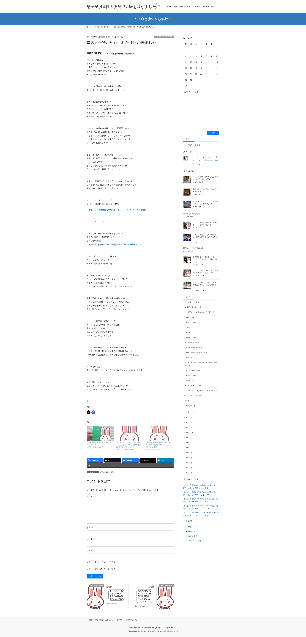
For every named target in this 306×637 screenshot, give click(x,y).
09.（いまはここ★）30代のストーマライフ (200, 391)
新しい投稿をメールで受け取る (102, 569)
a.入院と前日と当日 (193, 370)
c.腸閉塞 (189, 358)
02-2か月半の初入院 (191, 302)
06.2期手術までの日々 (192, 342)
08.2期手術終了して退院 (193, 386)
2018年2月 (188, 427)
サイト (89, 551)
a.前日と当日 (191, 317)
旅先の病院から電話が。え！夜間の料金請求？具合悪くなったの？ (144, 596)
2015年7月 (188, 473)
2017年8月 (188, 448)
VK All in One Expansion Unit (168, 631)
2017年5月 (188, 463)
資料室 (119, 620)
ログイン (192, 527)
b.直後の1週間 (191, 322)
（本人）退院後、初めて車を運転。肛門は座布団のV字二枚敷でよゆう (206, 237)
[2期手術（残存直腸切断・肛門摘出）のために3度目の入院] (159, 433)
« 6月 (185, 86)
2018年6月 (188, 417)
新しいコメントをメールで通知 (102, 562)
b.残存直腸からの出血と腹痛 (196, 353)
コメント (92, 496)
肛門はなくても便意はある (193, 248)
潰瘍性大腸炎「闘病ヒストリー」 (101, 620)
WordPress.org (194, 541)
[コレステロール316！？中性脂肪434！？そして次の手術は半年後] (130, 433)
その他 (186, 401)
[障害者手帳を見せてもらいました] (100, 433)
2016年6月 (188, 468)
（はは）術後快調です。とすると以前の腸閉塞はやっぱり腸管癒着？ (205, 285)
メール (91, 539)
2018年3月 (188, 422)
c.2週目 (188, 327)
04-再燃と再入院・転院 (193, 307)
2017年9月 (188, 442)
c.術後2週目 (190, 381)
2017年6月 (188, 458)
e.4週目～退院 (191, 337)
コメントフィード (195, 536)
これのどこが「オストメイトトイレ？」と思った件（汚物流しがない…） (205, 160)
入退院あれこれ (190, 406)
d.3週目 (188, 332)
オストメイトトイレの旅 (193, 396)
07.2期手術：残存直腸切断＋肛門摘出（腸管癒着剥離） (201, 364)
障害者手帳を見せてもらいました (99, 442)
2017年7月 (188, 453)
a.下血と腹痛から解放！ (164, 37)
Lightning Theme (152, 631)
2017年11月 (188, 432)
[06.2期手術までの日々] (95, 593)
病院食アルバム (131, 620)
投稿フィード (193, 531)
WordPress (139, 631)
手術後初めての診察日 (191, 214)
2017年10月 (188, 437)
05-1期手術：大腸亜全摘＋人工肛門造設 (199, 312)
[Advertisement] (201, 109)
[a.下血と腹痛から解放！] (165, 593)
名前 (90, 528)
